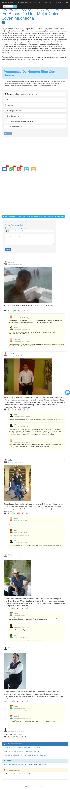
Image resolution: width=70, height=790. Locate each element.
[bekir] (15, 671)
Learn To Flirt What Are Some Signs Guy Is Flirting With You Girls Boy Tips (25, 764)
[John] (17, 483)
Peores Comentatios (47, 216)
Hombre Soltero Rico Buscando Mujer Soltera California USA (21, 751)
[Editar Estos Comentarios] (28, 311)
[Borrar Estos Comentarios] (24, 311)
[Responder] (5, 311)
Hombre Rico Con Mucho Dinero (23, 774)
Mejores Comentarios (34, 216)
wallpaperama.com (25, 2)
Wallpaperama (7, 2)
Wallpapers (36, 2)
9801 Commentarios (9, 216)
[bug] (17, 578)
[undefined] (9, 311)
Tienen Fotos (60, 216)
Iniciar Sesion (48, 2)
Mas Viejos (21, 216)
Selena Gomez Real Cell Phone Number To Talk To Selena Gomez (23, 747)
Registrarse (59, 2)
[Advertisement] (35, 151)
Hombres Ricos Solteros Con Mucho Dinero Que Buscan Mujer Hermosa (25, 755)
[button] (66, 2)
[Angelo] (28, 285)
